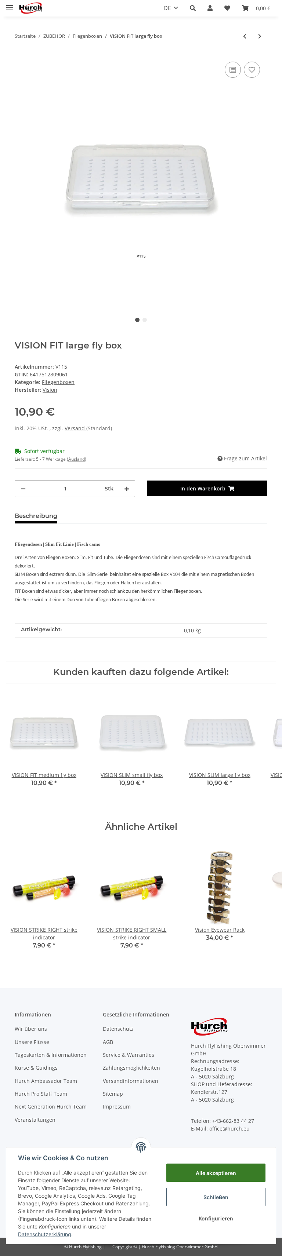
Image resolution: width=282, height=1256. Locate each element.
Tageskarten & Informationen (51, 1054)
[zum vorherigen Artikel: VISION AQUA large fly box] (244, 36)
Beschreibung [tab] (36, 515)
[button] (193, 8)
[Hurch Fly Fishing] (30, 8)
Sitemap (113, 1093)
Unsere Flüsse (32, 1041)
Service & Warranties (128, 1054)
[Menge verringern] (23, 489)
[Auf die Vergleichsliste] (233, 70)
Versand (75, 428)
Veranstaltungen (35, 1119)
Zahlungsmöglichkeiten (131, 1067)
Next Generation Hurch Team (51, 1106)
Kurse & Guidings (36, 1067)
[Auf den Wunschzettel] (252, 70)
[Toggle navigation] (9, 4)
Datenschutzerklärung (44, 1234)
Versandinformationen (130, 1080)
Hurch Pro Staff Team (41, 1093)
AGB (108, 1041)
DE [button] (167, 8)
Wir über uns (31, 1028)
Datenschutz (118, 1028)
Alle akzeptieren (216, 1173)
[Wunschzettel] (227, 8)
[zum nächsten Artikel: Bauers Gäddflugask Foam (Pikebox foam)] (259, 36)
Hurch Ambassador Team (46, 1080)
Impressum (117, 1106)
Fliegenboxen (58, 382)
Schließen (215, 1197)
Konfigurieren (216, 1218)
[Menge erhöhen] (127, 489)
